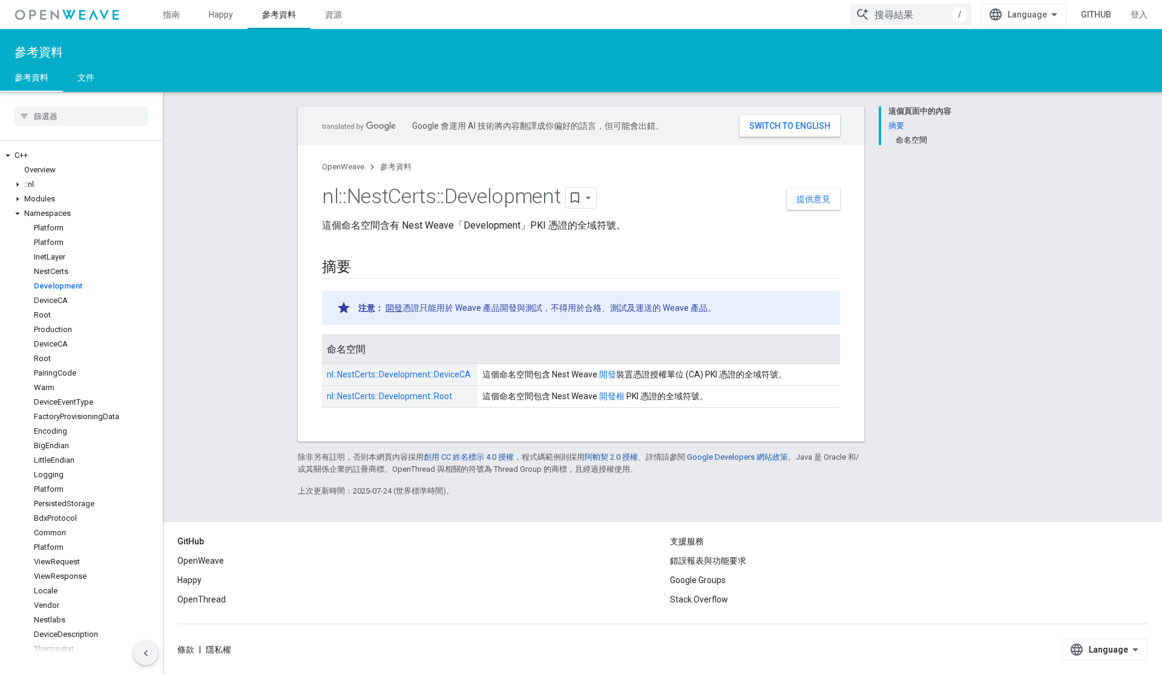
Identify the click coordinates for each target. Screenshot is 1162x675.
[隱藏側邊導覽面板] (146, 653)
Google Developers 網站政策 (737, 456)
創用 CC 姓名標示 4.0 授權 (469, 456)
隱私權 (218, 649)
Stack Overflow (699, 599)
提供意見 (813, 199)
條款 (185, 649)
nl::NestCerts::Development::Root (389, 396)
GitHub (1096, 14)
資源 (333, 14)
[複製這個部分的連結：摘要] (363, 268)
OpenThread (201, 599)
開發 (394, 308)
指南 (171, 14)
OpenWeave (343, 166)
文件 (85, 77)
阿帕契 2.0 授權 (611, 456)
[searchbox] (81, 116)
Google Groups (698, 580)
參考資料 (279, 14)
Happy (221, 14)
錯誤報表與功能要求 (708, 561)
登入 (1139, 14)
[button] (81, 155)
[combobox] (910, 14)
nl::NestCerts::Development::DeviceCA (399, 374)
